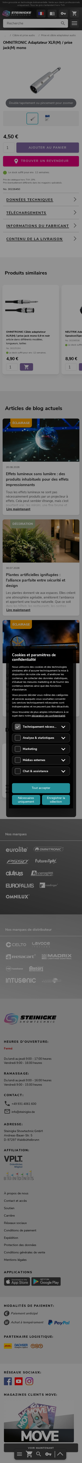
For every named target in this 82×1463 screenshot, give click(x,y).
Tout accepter (41, 788)
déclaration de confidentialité (48, 715)
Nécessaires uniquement (26, 800)
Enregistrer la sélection (56, 800)
